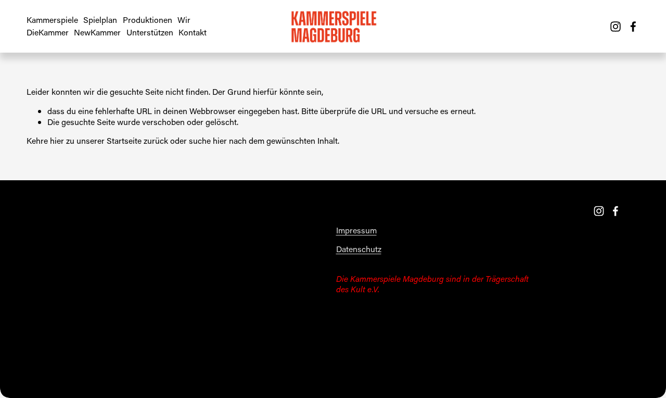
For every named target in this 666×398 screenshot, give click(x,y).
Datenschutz (358, 249)
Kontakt (192, 32)
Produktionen (147, 19)
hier (57, 140)
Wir (183, 19)
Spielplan (100, 19)
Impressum (356, 230)
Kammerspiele (52, 19)
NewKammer (97, 32)
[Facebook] (633, 26)
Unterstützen (149, 32)
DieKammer (48, 32)
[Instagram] (615, 26)
